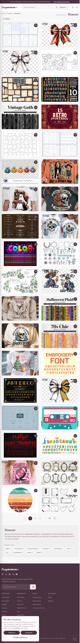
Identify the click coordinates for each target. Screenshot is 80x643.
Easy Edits (20, 604)
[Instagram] (3, 574)
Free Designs (5, 597)
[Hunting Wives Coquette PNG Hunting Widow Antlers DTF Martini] (20, 308)
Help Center (20, 615)
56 (50, 518)
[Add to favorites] (35, 25)
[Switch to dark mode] (73, 7)
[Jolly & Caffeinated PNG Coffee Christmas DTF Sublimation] (20, 363)
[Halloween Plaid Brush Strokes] (59, 308)
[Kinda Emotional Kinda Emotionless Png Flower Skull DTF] (59, 199)
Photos (4, 615)
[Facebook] (6, 574)
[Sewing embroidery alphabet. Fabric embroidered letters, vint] (59, 363)
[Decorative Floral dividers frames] (20, 418)
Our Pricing (20, 597)
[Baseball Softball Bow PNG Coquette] (59, 390)
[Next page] (55, 518)
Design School (21, 608)
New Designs (6, 601)
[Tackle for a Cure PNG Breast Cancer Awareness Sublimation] (20, 472)
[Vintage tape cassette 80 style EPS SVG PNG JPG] (59, 418)
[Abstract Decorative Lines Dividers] (20, 226)
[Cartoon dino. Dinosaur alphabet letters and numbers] (59, 445)
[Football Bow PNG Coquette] (59, 34)
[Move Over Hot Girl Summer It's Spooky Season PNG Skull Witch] (20, 335)
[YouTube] (17, 574)
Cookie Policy (37, 604)
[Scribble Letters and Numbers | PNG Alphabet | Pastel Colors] (59, 89)
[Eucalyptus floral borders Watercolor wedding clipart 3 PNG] (20, 281)
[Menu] (76, 7)
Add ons (4, 611)
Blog (18, 611)
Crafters (4, 604)
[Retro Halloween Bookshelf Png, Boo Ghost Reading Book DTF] (20, 199)
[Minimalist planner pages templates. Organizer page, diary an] (20, 34)
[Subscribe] (33, 587)
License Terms (37, 597)
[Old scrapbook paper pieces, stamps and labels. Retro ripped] (20, 89)
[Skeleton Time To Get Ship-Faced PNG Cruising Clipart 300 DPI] (59, 281)
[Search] (57, 7)
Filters (7, 19)
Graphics (10, 13)
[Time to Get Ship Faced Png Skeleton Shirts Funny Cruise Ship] (59, 226)
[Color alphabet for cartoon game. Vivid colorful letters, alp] (20, 253)
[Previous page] (25, 518)
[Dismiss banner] (77, 2)
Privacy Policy (37, 601)
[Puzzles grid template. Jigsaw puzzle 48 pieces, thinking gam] (20, 144)
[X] (13, 574)
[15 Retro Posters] (59, 116)
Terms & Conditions (39, 608)
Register (50, 601)
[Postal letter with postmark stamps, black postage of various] (59, 62)
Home (3, 13)
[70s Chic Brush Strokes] (59, 335)
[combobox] (39, 7)
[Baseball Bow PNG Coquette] (20, 62)
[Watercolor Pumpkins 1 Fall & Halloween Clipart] (20, 171)
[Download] (31, 25)
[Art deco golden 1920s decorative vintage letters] (20, 390)
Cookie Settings (75, 639)
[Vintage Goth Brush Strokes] (20, 116)
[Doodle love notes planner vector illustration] (59, 500)
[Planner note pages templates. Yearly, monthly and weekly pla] (59, 144)
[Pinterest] (10, 574)
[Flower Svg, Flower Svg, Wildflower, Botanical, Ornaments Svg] (59, 253)
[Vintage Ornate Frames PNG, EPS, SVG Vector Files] (59, 472)
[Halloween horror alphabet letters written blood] (20, 445)
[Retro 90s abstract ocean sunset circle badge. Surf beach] (20, 500)
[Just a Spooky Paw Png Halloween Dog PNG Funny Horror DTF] (59, 171)
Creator (19, 601)
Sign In (50, 597)
